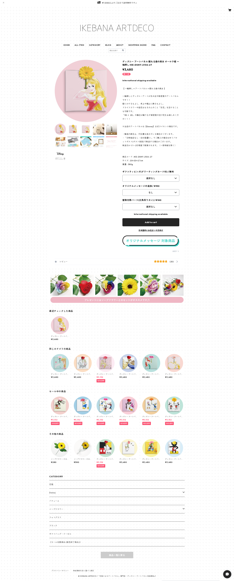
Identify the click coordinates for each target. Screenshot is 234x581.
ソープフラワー (56, 509)
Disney (52, 492)
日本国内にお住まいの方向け (151, 230)
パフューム (54, 501)
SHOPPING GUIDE (137, 45)
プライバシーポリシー (60, 571)
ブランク (53, 525)
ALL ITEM (79, 45)
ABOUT (119, 45)
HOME (67, 45)
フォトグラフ (55, 517)
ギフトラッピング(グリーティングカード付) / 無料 (148, 171)
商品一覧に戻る (117, 555)
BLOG (108, 45)
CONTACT (165, 45)
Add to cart (151, 222)
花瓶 (51, 484)
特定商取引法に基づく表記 (83, 571)
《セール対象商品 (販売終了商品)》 (65, 542)
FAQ (153, 45)
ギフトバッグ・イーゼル (60, 534)
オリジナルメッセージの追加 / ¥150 (141, 186)
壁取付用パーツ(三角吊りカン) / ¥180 (141, 200)
